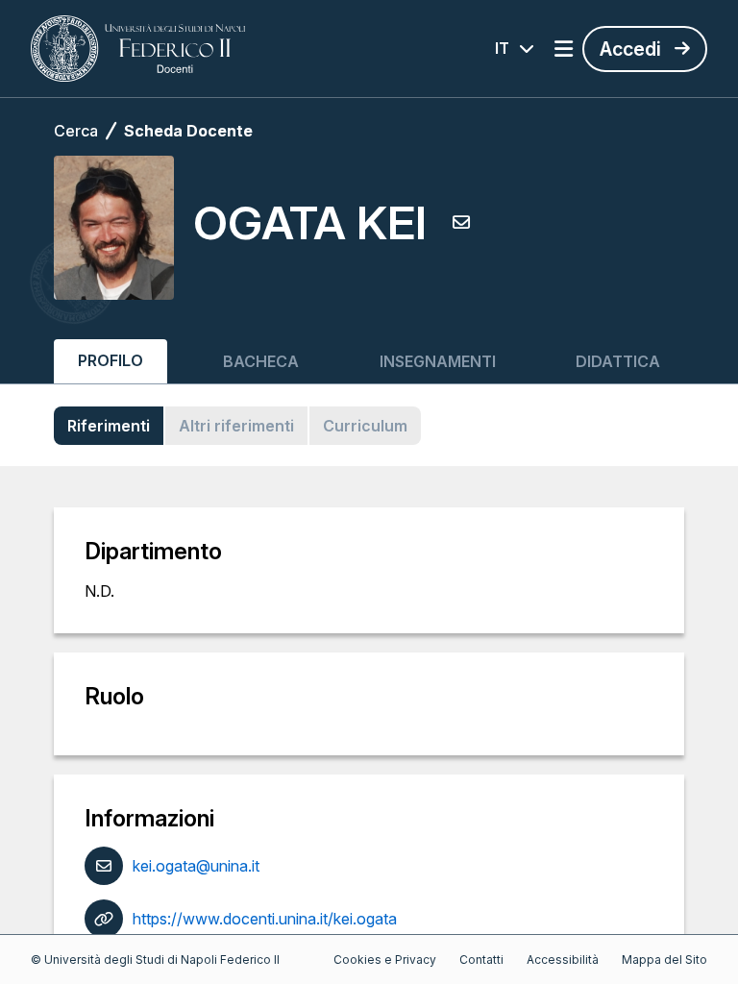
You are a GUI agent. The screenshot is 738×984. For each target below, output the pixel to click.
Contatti (481, 959)
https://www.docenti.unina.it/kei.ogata (265, 918)
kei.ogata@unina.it (196, 865)
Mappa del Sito (664, 959)
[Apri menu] (563, 49)
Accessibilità (563, 959)
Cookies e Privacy (384, 959)
